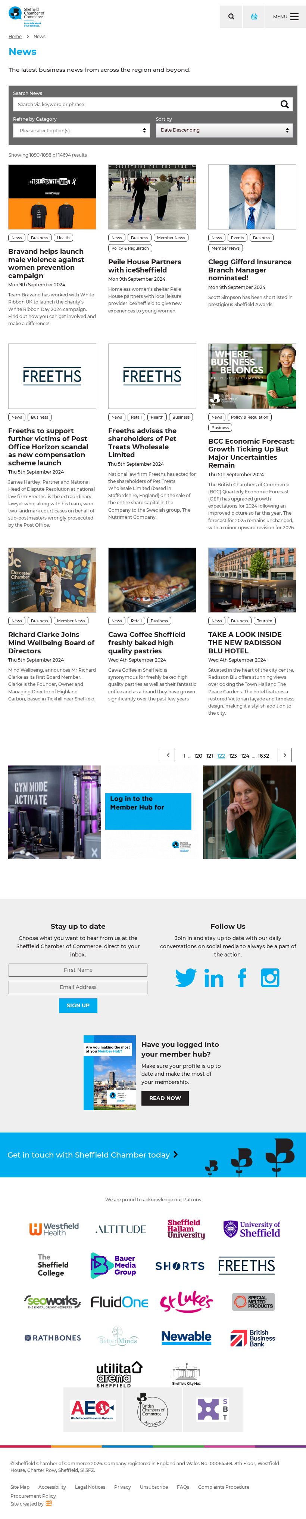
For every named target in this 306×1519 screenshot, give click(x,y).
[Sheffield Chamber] (26, 17)
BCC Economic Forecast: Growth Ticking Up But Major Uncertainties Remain (251, 453)
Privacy (122, 1487)
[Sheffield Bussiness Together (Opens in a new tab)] (213, 1409)
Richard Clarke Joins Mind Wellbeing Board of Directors (51, 643)
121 (209, 755)
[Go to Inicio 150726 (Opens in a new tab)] (249, 856)
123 (233, 755)
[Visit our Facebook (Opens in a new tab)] (242, 978)
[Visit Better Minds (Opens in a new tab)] (119, 1338)
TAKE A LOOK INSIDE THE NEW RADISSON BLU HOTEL (245, 643)
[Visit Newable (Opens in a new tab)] (186, 1338)
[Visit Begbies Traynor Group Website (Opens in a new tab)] (152, 1409)
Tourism (264, 621)
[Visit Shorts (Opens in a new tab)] (180, 1266)
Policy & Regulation (130, 248)
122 (221, 755)
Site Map (19, 1487)
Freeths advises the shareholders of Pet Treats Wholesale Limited (142, 443)
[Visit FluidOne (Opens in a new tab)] (119, 1302)
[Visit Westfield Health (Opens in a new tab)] (54, 1229)
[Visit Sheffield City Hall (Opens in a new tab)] (186, 1374)
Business (39, 237)
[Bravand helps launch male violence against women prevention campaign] (52, 196)
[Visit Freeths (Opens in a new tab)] (247, 1266)
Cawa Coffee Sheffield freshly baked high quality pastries (146, 643)
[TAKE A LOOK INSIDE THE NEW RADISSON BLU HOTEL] (252, 580)
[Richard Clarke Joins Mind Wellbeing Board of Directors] (52, 580)
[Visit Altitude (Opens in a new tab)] (121, 1229)
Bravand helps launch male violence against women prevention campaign (46, 263)
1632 (263, 755)
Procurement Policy (33, 1496)
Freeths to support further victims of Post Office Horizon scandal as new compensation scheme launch (48, 447)
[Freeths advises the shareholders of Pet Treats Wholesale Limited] (152, 376)
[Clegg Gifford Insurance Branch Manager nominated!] (252, 196)
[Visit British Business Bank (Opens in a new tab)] (253, 1338)
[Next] (285, 755)
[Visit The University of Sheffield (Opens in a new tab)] (252, 1229)
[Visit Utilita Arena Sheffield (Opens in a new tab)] (119, 1374)
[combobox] (81, 130)
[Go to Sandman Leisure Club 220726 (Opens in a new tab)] (54, 856)
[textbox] (83, 130)
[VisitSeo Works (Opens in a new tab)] (52, 1302)
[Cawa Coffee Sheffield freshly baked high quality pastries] (152, 580)
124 (245, 755)
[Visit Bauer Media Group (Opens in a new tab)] (113, 1266)
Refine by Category (35, 119)
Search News (27, 93)
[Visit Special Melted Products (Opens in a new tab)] (253, 1302)
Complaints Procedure (223, 1487)
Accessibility (52, 1487)
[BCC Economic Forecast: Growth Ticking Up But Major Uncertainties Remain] (252, 376)
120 (198, 755)
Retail (136, 417)
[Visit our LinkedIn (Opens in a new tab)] (213, 978)
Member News (171, 237)
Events (237, 237)
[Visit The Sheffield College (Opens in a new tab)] (53, 1266)
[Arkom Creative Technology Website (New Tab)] (48, 1504)
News (40, 36)
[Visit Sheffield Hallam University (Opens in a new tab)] (186, 1229)
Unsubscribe (154, 1487)
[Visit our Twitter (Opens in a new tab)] (186, 978)
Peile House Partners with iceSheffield (144, 266)
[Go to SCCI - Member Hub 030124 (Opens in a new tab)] (152, 856)
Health (63, 237)
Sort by (164, 119)
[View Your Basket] (253, 17)
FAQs (183, 1487)
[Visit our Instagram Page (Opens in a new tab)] (270, 978)
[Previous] (168, 755)
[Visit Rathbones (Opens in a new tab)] (53, 1338)
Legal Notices (90, 1487)
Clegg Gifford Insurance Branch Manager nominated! (249, 270)
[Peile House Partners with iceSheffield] (152, 196)
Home (15, 36)
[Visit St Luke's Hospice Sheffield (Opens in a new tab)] (186, 1302)
